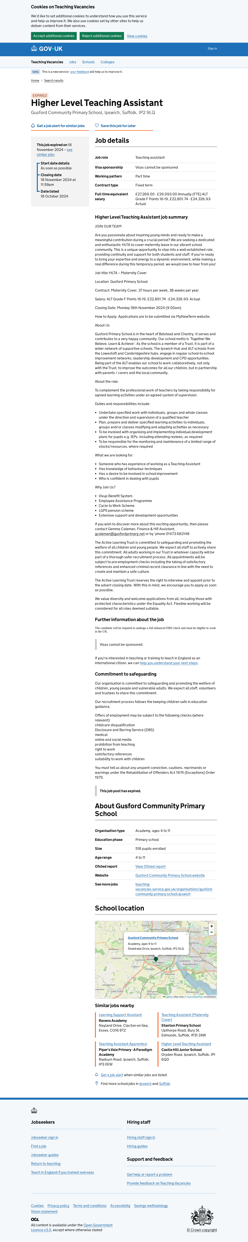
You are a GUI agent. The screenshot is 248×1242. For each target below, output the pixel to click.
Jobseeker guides (45, 1155)
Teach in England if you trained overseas (62, 1172)
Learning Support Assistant (120, 1015)
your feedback (79, 72)
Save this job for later (118, 126)
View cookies (137, 36)
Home (35, 80)
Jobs (72, 62)
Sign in (212, 48)
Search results (53, 80)
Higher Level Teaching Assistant (186, 1044)
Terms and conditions (90, 1205)
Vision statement (44, 1211)
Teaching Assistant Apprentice (123, 1044)
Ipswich (145, 1083)
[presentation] (156, 960)
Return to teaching (45, 1163)
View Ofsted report (150, 866)
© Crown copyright (202, 1230)
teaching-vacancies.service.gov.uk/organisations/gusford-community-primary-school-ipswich (174, 889)
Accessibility (120, 1205)
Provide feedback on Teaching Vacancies (159, 1183)
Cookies (37, 1205)
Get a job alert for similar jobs (61, 126)
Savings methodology (151, 1205)
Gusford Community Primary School (153, 938)
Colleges (108, 62)
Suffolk (164, 1083)
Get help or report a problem (149, 1174)
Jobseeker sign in (44, 1137)
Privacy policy (58, 1205)
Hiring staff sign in (141, 1137)
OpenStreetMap (195, 996)
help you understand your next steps (169, 663)
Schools (88, 62)
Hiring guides (137, 1146)
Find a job (38, 1146)
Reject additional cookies (102, 36)
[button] (156, 960)
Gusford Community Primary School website (170, 875)
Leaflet (168, 996)
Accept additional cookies (53, 36)
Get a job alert (112, 1075)
